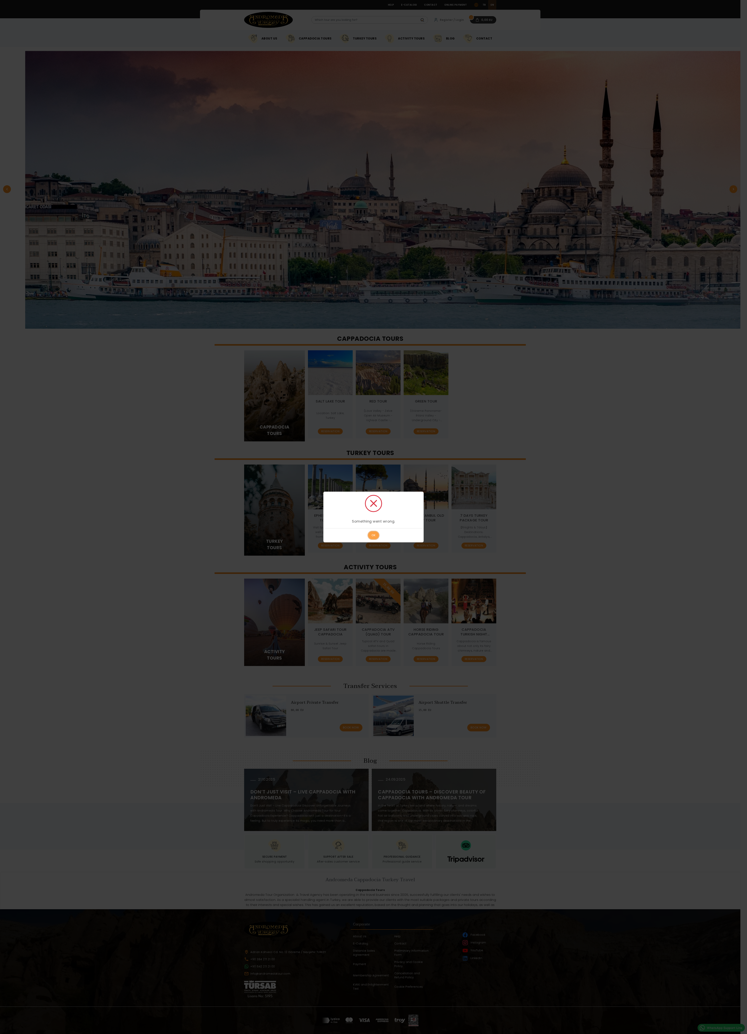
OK (373, 535)
